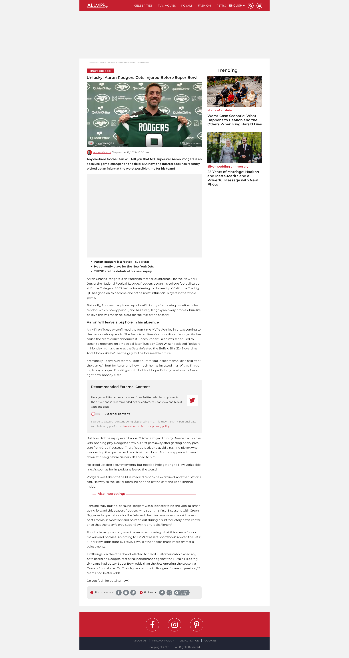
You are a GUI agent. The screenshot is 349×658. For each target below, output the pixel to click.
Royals (186, 5)
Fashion (204, 5)
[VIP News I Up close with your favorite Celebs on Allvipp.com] (109, 5)
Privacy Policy (163, 640)
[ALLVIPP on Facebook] (152, 624)
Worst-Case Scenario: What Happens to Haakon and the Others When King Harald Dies (234, 120)
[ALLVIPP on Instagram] (174, 624)
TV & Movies (167, 5)
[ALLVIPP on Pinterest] (196, 624)
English (236, 5)
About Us (140, 640)
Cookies (210, 640)
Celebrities (143, 5)
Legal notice (189, 640)
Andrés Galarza (102, 152)
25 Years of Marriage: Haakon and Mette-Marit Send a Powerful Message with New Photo (233, 178)
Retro (221, 5)
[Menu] (259, 6)
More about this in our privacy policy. (146, 426)
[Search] (251, 6)
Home (89, 62)
